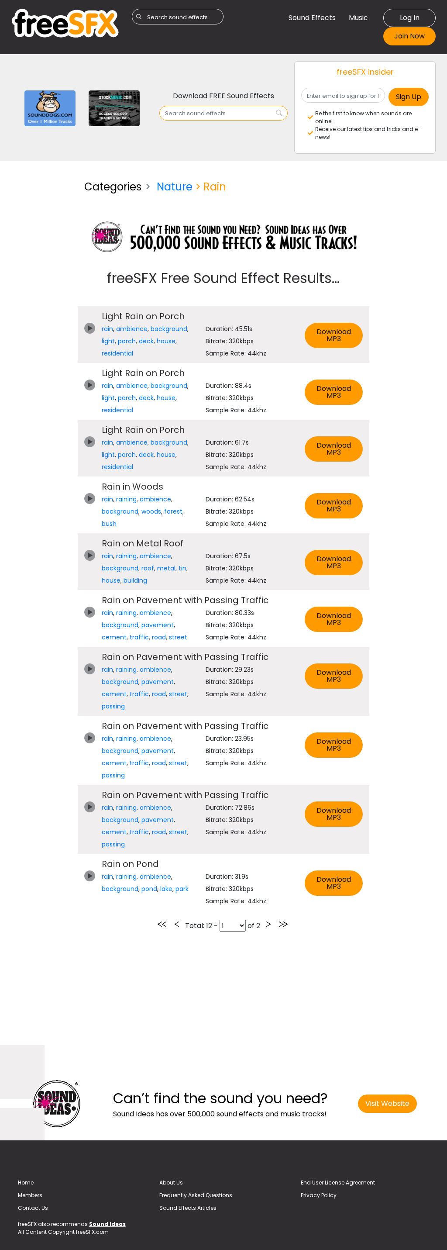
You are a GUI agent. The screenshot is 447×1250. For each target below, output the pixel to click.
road (159, 637)
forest (173, 511)
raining (126, 499)
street (178, 637)
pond (149, 888)
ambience (132, 329)
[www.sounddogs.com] (50, 108)
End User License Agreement (338, 1182)
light (108, 341)
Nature (175, 187)
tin (182, 568)
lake (166, 888)
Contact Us (33, 1208)
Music (358, 18)
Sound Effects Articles (188, 1208)
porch (127, 341)
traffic (139, 637)
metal (166, 568)
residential (117, 353)
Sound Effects (312, 18)
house (166, 341)
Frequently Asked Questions (195, 1195)
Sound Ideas (107, 1224)
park (182, 888)
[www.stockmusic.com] (114, 108)
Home (26, 1182)
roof (147, 568)
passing (113, 706)
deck (146, 341)
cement (114, 637)
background (169, 329)
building (135, 580)
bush (109, 523)
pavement (157, 625)
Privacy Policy (319, 1195)
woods (151, 511)
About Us (171, 1182)
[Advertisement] (41, 305)
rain (107, 329)
